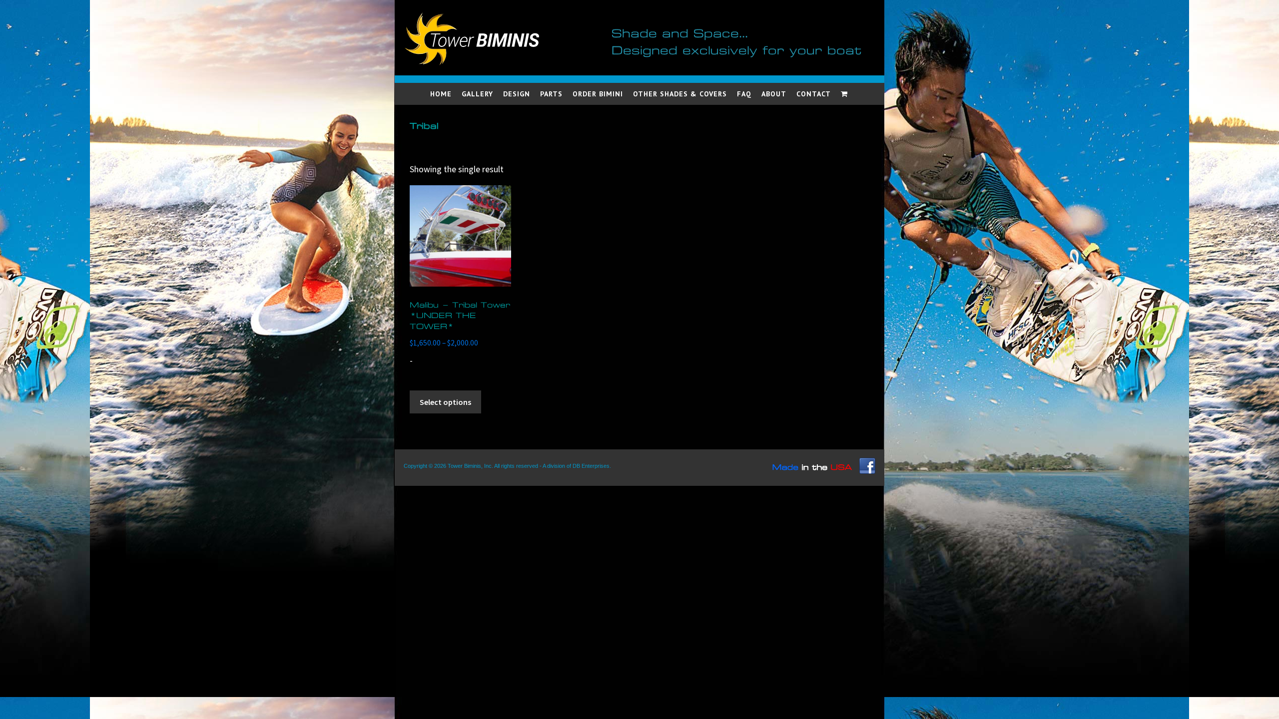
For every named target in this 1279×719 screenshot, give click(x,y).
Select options (445, 402)
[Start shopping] (845, 94)
